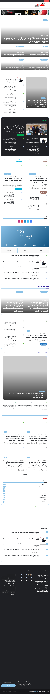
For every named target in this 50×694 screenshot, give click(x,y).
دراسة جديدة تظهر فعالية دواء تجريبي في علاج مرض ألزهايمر (10, 345)
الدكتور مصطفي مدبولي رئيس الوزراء (9, 588)
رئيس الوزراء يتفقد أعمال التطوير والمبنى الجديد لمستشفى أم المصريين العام (38, 307)
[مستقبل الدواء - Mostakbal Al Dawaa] (40, 5)
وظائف (45, 493)
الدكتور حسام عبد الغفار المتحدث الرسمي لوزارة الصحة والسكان (9, 581)
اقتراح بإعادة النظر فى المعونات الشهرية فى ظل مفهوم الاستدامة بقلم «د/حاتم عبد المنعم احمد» (40, 407)
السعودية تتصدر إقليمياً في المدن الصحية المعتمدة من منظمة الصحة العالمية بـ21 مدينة (33, 207)
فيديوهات (44, 499)
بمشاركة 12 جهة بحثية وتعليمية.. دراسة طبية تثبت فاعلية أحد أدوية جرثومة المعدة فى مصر (9, 338)
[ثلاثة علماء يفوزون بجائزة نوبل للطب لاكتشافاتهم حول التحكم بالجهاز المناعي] (23, 321)
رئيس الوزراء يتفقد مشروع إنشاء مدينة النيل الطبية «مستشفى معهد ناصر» (12, 307)
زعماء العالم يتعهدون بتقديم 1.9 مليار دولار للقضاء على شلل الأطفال (36, 336)
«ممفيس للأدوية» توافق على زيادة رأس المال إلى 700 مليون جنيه (10, 112)
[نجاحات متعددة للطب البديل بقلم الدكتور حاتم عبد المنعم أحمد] (25, 378)
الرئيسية (14, 691)
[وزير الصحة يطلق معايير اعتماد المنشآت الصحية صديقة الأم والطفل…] (37, 50)
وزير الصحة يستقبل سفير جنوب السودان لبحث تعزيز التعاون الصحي (25, 40)
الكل (38, 74)
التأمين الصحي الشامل (11, 575)
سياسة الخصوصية (9, 691)
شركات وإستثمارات (42, 489)
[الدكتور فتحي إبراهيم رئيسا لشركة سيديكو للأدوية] (31, 402)
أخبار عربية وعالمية (20, 46)
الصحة (24, 74)
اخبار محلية (45, 20)
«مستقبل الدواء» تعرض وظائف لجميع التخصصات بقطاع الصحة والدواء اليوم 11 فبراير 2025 (15, 464)
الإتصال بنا (3, 691)
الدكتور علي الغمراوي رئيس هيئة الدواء (8, 585)
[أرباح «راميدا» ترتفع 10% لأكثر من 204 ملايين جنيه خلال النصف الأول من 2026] (21, 199)
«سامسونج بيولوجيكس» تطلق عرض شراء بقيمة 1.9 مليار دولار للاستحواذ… (14, 55)
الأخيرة (41, 250)
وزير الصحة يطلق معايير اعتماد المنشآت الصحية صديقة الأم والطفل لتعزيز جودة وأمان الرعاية (9, 81)
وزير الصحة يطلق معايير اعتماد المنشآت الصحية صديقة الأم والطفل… (38, 55)
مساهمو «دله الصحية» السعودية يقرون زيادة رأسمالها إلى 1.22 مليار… (38, 68)
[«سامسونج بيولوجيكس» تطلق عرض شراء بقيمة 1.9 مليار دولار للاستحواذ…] (13, 50)
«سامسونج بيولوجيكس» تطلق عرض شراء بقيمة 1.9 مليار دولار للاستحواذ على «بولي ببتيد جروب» (10, 88)
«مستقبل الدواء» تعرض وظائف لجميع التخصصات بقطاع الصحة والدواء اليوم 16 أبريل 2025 (38, 438)
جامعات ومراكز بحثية (18, 74)
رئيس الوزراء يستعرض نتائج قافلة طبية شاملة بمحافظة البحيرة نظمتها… (13, 68)
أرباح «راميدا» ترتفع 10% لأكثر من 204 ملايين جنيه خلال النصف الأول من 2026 (9, 202)
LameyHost (36, 691)
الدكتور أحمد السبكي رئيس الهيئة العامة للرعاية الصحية (9, 577)
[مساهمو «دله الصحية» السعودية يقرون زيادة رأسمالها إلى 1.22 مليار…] (37, 64)
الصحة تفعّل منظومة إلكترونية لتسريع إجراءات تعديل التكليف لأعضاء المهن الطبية (10, 149)
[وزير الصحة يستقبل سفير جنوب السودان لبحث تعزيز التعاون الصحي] (25, 31)
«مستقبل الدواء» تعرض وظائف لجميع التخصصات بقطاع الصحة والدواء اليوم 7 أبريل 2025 (15, 438)
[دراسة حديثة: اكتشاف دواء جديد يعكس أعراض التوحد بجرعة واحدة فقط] (23, 328)
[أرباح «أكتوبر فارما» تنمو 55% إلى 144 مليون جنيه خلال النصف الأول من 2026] (21, 192)
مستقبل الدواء (43, 501)
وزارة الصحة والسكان (11, 594)
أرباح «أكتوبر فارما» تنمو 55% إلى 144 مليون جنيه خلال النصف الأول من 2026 (9, 195)
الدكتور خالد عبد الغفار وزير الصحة (9, 583)
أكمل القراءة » (20, 135)
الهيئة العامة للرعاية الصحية (10, 590)
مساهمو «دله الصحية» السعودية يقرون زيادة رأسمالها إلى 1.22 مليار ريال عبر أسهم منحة (10, 96)
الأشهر (25, 250)
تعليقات (9, 250)
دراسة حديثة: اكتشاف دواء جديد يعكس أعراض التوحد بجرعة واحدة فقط (9, 331)
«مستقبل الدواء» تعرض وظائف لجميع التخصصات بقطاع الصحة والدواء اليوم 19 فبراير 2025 (38, 464)
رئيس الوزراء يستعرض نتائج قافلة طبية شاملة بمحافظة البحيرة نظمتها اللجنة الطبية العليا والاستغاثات (9, 105)
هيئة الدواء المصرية (5, 592)
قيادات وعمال (43, 495)
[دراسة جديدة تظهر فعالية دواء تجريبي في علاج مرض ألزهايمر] (23, 343)
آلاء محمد (43, 106)
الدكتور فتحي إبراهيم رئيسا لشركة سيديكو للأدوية (25, 406)
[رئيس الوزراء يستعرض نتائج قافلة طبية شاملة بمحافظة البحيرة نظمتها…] (13, 64)
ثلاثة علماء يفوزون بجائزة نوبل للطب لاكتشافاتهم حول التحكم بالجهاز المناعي (10, 324)
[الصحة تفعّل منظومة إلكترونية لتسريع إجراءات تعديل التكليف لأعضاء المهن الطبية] (23, 146)
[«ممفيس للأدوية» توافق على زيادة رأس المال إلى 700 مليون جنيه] (23, 109)
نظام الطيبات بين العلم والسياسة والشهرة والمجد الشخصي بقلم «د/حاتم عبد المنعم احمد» (9, 407)
